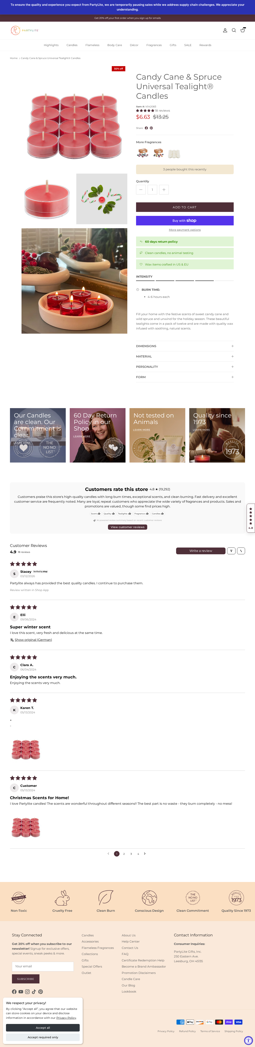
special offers (136, 17)
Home (14, 58)
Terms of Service (210, 1031)
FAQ (125, 954)
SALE (187, 45)
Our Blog (128, 985)
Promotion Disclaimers (139, 973)
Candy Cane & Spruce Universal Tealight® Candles (50, 58)
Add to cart (185, 207)
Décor (134, 45)
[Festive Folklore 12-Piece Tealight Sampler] (143, 153)
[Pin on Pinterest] (151, 128)
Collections (90, 954)
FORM (141, 377)
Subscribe (25, 978)
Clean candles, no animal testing (169, 253)
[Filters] (231, 551)
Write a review (200, 551)
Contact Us (130, 948)
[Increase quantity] (164, 189)
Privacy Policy (66, 1018)
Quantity (142, 181)
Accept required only (43, 1037)
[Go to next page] (146, 854)
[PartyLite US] (25, 30)
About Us (128, 935)
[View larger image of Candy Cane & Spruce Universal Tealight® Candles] (74, 117)
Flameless (92, 45)
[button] (251, 518)
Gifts (173, 45)
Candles (72, 45)
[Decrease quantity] (141, 189)
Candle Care (131, 979)
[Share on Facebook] (146, 128)
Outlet (86, 973)
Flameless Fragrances (98, 948)
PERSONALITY (147, 367)
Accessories (90, 941)
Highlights (51, 45)
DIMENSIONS (146, 346)
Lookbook (129, 991)
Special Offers (92, 966)
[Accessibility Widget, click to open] (248, 1040)
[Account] (224, 30)
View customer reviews (127, 527)
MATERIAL (144, 356)
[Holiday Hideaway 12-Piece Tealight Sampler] (159, 153)
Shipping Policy (234, 1031)
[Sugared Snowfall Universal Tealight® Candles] (174, 153)
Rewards (205, 45)
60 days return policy (161, 241)
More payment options (185, 230)
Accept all (43, 1028)
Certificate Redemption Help (143, 960)
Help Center (131, 941)
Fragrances (154, 45)
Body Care (114, 45)
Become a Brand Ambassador (144, 966)
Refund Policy (187, 1031)
